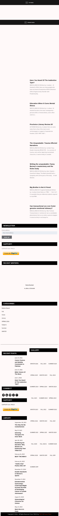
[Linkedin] (6, 395)
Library (5, 141)
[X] (3, 395)
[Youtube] (10, 395)
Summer (5, 122)
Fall (3, 311)
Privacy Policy (47, 514)
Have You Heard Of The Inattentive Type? (21, 382)
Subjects (5, 143)
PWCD (41, 514)
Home (4, 78)
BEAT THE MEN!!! (21, 456)
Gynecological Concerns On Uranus (19, 501)
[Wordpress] (13, 395)
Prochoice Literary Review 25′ (41, 124)
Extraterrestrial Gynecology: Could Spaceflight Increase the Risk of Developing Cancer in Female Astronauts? (21, 487)
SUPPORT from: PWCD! (8, 248)
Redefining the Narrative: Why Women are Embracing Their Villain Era (20, 446)
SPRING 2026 (5, 321)
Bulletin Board (6, 308)
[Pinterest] (17, 395)
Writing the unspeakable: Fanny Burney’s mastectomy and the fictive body (42, 166)
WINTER (5, 80)
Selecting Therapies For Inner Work (19, 434)
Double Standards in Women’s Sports (21, 473)
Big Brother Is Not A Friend (40, 187)
